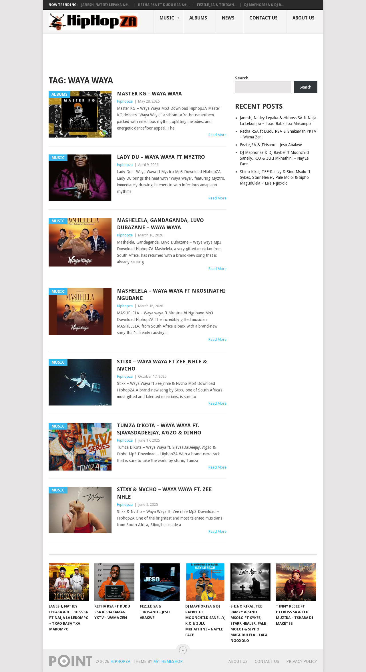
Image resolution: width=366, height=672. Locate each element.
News (228, 18)
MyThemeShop (167, 661)
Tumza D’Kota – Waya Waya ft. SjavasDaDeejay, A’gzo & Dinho (159, 429)
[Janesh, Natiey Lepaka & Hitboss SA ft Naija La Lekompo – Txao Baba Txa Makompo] (69, 582)
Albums (198, 18)
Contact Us (263, 18)
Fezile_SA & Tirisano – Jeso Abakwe (271, 144)
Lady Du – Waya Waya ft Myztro (161, 157)
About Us (304, 18)
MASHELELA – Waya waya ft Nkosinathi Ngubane (171, 294)
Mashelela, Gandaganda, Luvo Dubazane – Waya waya (160, 223)
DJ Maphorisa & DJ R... (264, 5)
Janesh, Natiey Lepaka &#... (105, 5)
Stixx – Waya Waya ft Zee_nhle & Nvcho (162, 365)
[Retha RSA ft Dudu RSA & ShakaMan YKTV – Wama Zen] (114, 582)
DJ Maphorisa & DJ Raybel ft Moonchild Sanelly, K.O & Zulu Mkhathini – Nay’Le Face (274, 158)
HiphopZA (120, 661)
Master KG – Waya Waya (149, 94)
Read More (217, 135)
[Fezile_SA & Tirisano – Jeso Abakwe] (160, 582)
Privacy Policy (301, 661)
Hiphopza (125, 101)
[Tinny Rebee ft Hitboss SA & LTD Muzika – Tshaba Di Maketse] (296, 582)
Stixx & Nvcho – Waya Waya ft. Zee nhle (164, 492)
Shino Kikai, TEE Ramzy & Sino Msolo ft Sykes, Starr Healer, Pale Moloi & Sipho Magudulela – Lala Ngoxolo (275, 177)
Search (241, 78)
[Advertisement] (153, 53)
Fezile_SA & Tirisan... (216, 5)
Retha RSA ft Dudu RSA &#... (163, 5)
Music (167, 18)
